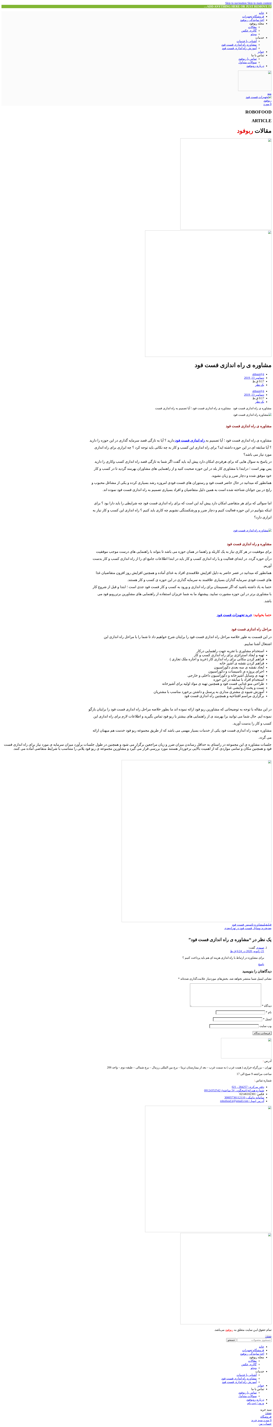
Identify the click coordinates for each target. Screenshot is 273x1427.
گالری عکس (249, 30)
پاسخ (261, 964)
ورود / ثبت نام (255, 1403)
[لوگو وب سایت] (255, 90)
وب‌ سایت (265, 1026)
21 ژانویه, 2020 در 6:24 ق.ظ (247, 951)
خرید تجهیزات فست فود (234, 615)
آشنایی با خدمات (247, 41)
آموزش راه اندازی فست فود (239, 48)
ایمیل (267, 1019)
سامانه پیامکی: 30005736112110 (244, 1097)
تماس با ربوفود (247, 58)
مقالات (252, 27)
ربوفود (229, 1329)
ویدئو (254, 34)
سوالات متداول (247, 62)
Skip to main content (259, 3)
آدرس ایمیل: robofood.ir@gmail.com (242, 1101)
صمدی (260, 947)
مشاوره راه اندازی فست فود (239, 44)
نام (269, 1012)
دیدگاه (267, 1005)
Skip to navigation (236, 3)
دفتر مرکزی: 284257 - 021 (248, 1086)
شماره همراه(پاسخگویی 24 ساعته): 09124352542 (234, 1090)
